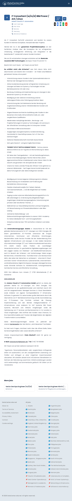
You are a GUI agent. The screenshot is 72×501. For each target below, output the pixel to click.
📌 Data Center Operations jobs (36, 480)
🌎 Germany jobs (31, 427)
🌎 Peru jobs (30, 444)
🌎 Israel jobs (30, 437)
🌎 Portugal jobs (54, 448)
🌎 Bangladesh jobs (55, 409)
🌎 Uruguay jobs (31, 473)
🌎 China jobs (53, 416)
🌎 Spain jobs (30, 462)
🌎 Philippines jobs (54, 444)
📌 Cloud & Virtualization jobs (36, 476)
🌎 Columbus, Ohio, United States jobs (36, 420)
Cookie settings (7, 423)
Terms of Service (8, 409)
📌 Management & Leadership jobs (36, 483)
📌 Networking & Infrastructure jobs (59, 483)
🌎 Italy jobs (52, 437)
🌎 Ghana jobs (53, 427)
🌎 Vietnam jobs (54, 473)
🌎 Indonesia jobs (31, 434)
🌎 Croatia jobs (53, 420)
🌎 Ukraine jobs (31, 469)
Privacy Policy (7, 416)
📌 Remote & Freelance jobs (35, 487)
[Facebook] (58, 24)
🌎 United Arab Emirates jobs (58, 469)
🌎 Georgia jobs (53, 423)
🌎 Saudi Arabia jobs (32, 455)
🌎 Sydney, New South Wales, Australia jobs (36, 465)
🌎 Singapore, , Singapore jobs (36, 458)
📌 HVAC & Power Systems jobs (59, 480)
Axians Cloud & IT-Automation (22, 21)
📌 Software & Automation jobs (59, 487)
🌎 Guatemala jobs (32, 430)
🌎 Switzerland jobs (55, 462)
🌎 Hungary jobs (54, 430)
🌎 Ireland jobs (53, 434)
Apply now (58, 19)
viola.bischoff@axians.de (19, 342)
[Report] (64, 19)
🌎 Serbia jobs (53, 455)
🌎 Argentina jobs (54, 406)
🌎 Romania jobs (54, 451)
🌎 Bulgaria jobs (53, 413)
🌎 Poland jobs (31, 448)
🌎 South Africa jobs (55, 458)
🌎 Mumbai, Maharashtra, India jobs (59, 441)
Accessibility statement (10, 413)
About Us (5, 406)
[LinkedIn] (60, 24)
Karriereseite (14, 324)
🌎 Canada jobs (31, 416)
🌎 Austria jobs (31, 409)
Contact (5, 420)
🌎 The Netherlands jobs (56, 465)
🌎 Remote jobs (31, 451)
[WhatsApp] (63, 24)
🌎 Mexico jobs (31, 441)
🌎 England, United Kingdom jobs (36, 423)
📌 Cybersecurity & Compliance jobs (59, 476)
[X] (55, 24)
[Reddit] (66, 24)
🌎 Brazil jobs (30, 413)
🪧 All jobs (29, 406)
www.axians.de (9, 279)
